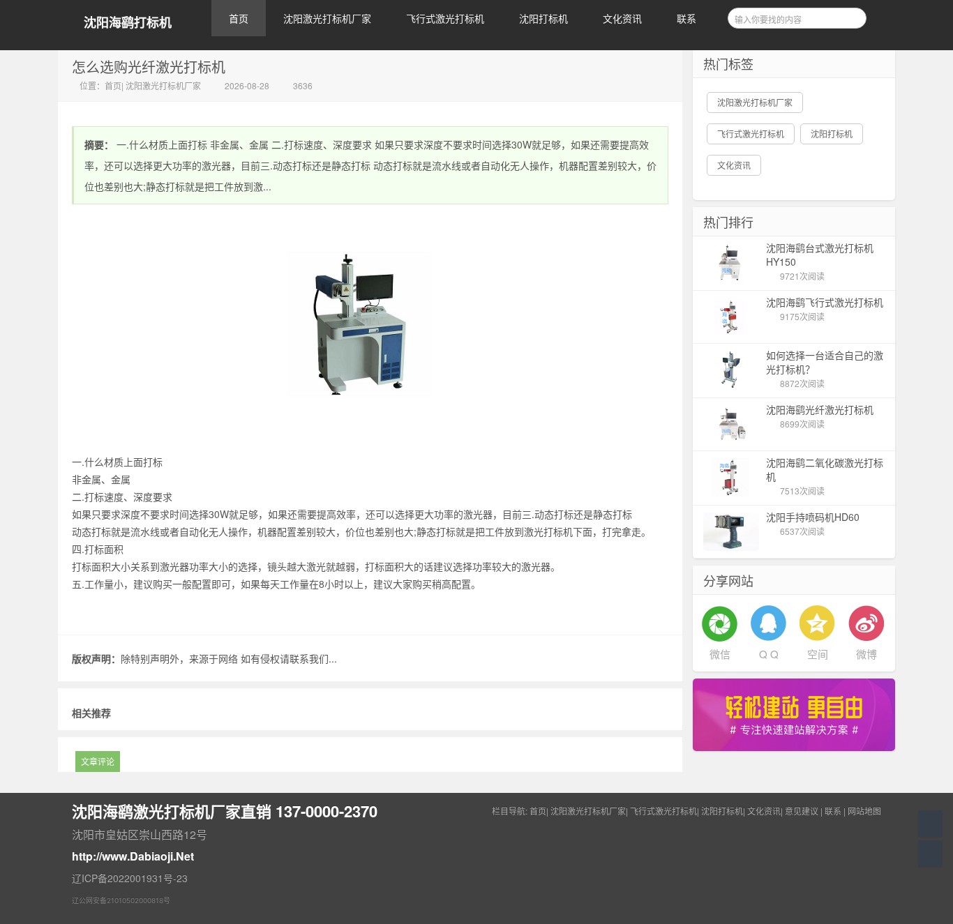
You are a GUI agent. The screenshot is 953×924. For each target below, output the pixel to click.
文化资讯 (622, 18)
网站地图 (864, 811)
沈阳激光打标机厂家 (327, 18)
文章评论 (97, 761)
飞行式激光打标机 (445, 18)
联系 (686, 18)
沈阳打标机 (543, 18)
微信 (720, 653)
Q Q (769, 653)
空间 (817, 653)
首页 (238, 18)
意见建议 (801, 811)
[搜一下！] (851, 16)
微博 (866, 653)
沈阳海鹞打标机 (128, 22)
